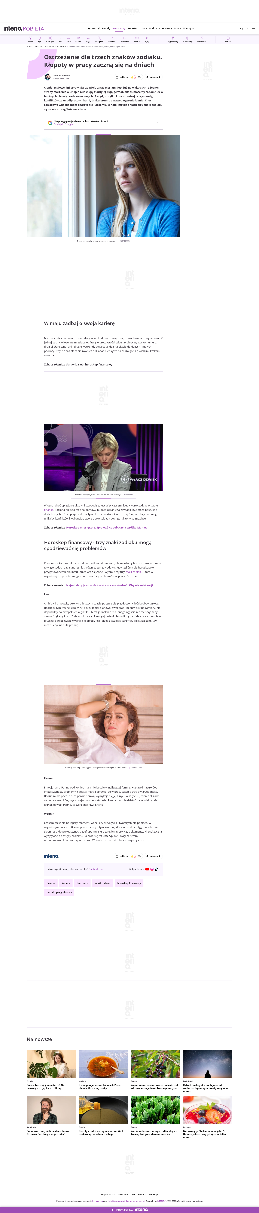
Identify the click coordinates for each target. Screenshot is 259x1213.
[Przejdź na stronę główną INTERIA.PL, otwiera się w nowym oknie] (13, 28)
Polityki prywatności (116, 1201)
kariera (66, 883)
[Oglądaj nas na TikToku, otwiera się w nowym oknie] (156, 869)
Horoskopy (49, 47)
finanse (48, 510)
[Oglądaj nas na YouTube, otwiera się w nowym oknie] (147, 869)
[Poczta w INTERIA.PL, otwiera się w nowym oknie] (248, 28)
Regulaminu (97, 1201)
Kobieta (38, 47)
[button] (119, 28)
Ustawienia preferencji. (135, 1201)
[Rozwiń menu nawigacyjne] (254, 28)
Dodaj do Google (79, 124)
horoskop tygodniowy (59, 892)
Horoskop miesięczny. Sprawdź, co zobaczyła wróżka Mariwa (106, 527)
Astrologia (61, 47)
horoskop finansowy (129, 883)
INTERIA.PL (162, 1201)
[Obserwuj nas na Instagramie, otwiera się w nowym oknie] (152, 869)
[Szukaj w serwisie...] (242, 28)
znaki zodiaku (133, 572)
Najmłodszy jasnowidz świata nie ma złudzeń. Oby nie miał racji (109, 585)
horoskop (82, 883)
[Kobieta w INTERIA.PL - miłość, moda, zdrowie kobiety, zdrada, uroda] (33, 28)
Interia (30, 47)
